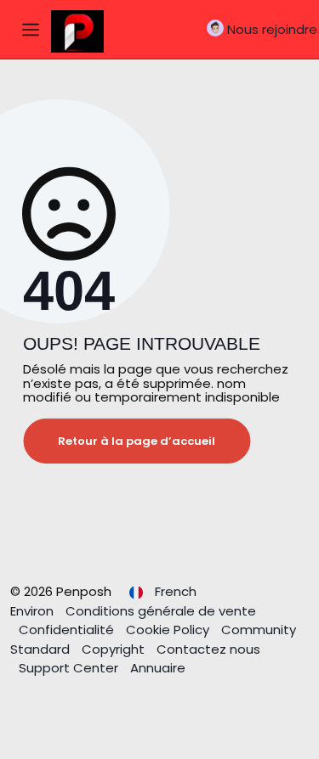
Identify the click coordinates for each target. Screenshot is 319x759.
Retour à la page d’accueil (136, 441)
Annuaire (157, 668)
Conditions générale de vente (161, 611)
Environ (33, 611)
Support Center (70, 668)
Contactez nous (208, 649)
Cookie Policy (169, 629)
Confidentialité (68, 629)
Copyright (115, 649)
